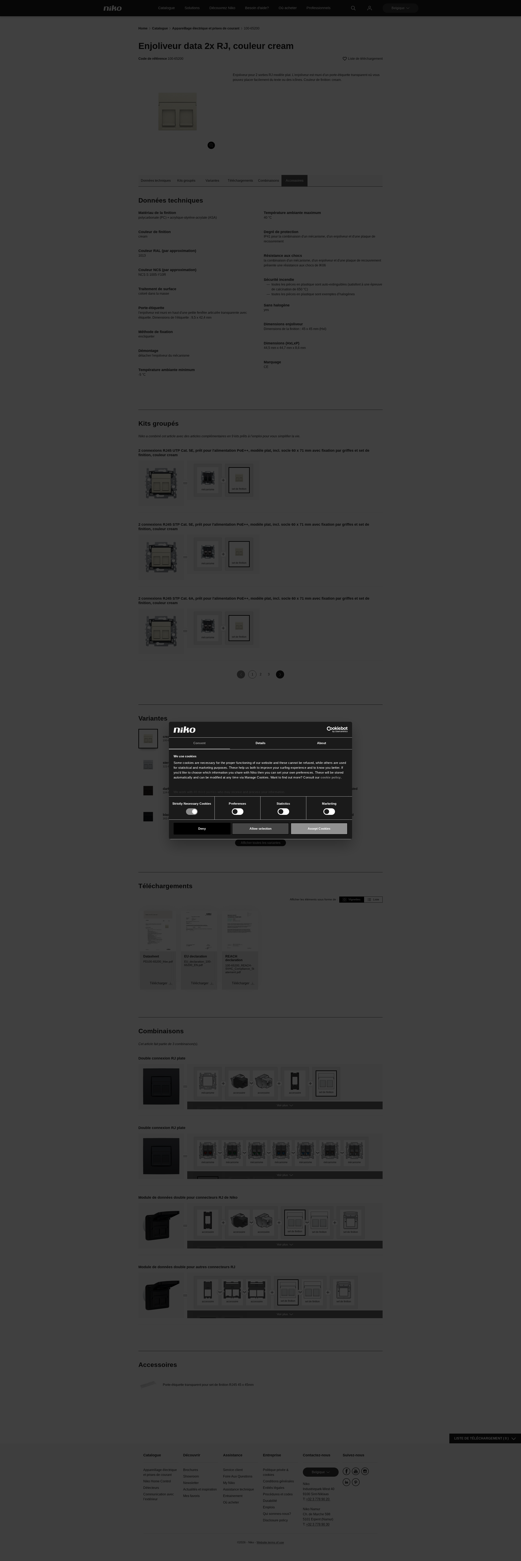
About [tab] (321, 743)
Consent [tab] (199, 743)
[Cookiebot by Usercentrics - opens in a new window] (330, 729)
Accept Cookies (319, 828)
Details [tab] (261, 743)
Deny (202, 828)
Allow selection (261, 828)
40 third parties (205, 792)
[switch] (237, 811)
